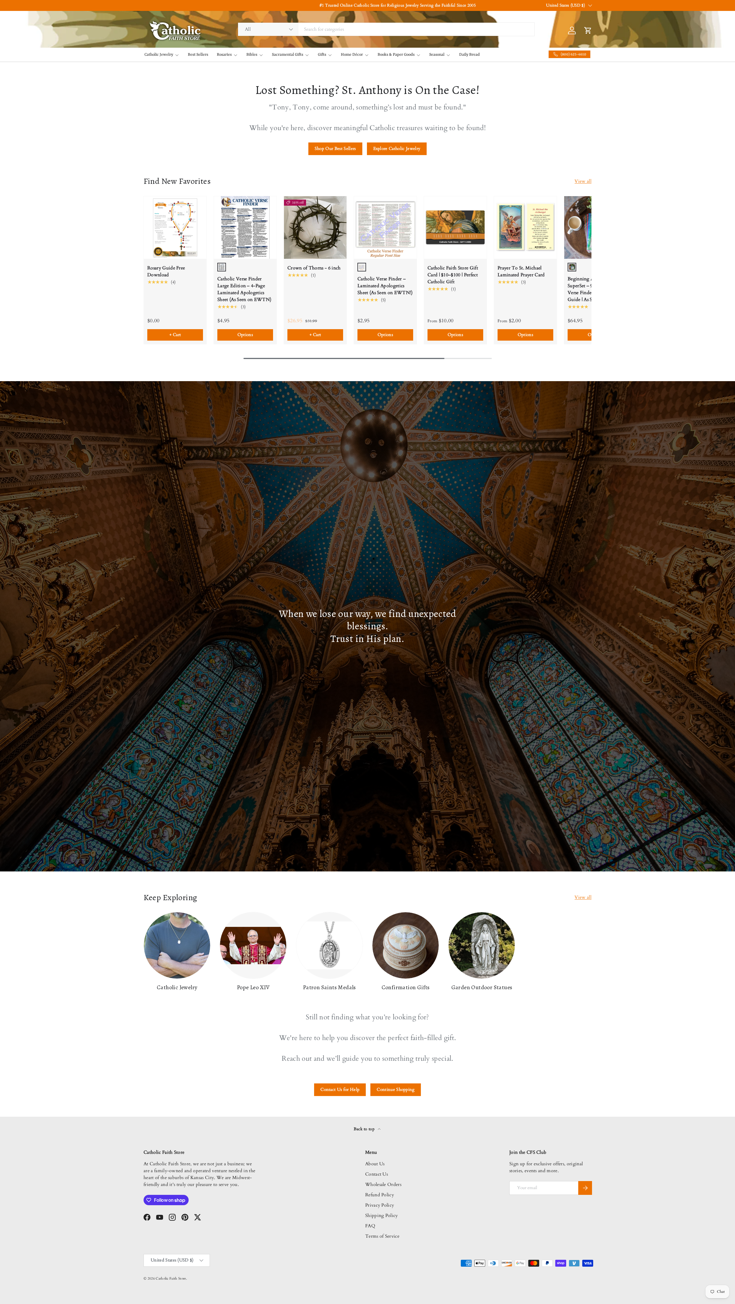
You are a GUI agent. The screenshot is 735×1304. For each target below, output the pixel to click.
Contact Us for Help (339, 1089)
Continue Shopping (395, 1089)
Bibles (251, 54)
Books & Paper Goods (396, 54)
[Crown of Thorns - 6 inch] (315, 227)
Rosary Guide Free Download (166, 271)
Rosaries (224, 54)
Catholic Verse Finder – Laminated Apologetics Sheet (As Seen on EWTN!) (385, 286)
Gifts (322, 54)
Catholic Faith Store (171, 1278)
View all (583, 181)
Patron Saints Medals (329, 987)
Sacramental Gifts (287, 54)
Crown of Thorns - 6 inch (314, 268)
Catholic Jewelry (158, 54)
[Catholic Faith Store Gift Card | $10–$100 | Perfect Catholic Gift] (455, 227)
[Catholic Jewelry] (177, 945)
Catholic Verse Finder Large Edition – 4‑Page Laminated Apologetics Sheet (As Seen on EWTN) (244, 289)
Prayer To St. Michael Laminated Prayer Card (521, 271)
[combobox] (386, 29)
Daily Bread (469, 54)
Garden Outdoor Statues (481, 987)
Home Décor (352, 54)
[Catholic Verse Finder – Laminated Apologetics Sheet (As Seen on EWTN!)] (385, 227)
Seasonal (436, 54)
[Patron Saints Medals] (329, 945)
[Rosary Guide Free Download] (175, 227)
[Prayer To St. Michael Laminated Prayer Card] (525, 227)
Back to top (365, 1129)
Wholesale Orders (383, 1184)
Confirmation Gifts (406, 987)
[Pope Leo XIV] (253, 945)
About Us (375, 1164)
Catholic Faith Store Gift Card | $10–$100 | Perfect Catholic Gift (453, 275)
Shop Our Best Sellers (335, 148)
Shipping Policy (381, 1215)
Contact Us (376, 1174)
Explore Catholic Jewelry (397, 148)
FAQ (370, 1226)
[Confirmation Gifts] (405, 945)
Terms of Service (382, 1236)
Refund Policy (379, 1195)
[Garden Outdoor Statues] (481, 945)
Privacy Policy (379, 1205)
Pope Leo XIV (253, 987)
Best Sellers (198, 54)
